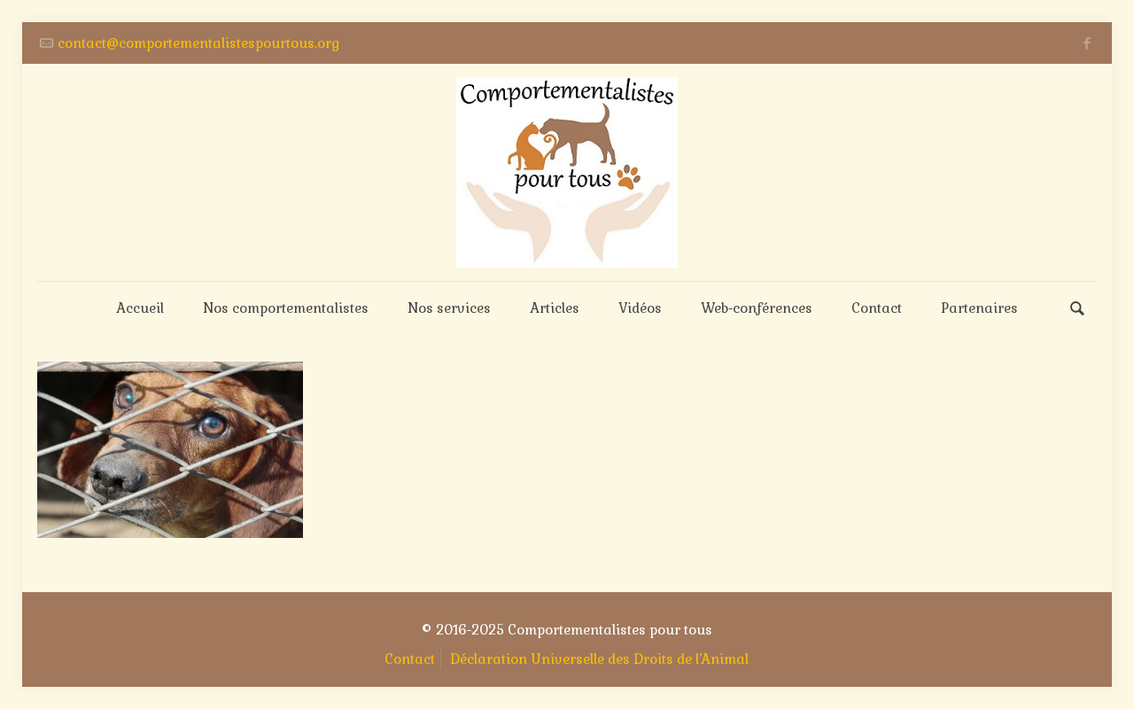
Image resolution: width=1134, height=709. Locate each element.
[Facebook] (1087, 43)
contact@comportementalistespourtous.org (198, 43)
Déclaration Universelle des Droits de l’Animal (599, 659)
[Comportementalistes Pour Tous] (567, 172)
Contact (409, 659)
